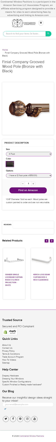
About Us (6, 345)
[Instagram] (27, 419)
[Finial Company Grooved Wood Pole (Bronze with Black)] (28, 108)
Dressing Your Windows (13, 378)
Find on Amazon (28, 190)
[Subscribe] (5, 409)
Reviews (7, 225)
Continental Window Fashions (31, 436)
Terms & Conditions (11, 354)
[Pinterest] (20, 419)
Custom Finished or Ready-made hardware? (22, 384)
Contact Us (7, 348)
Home (5, 50)
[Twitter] (6, 419)
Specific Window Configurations (16, 381)
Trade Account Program (13, 357)
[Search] (48, 33)
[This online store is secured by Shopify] (9, 332)
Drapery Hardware (10, 375)
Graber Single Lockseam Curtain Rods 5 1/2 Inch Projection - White (14, 280)
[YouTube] (34, 419)
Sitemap (6, 363)
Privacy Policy (8, 351)
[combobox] (24, 33)
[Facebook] (13, 419)
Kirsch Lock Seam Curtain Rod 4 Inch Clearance (41, 277)
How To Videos (9, 360)
